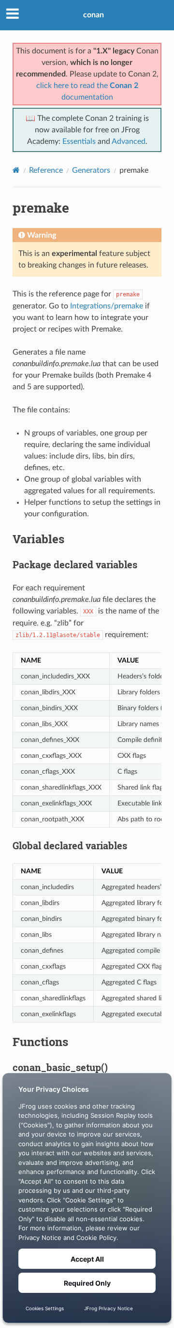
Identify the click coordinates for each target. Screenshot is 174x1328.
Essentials (79, 141)
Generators (91, 170)
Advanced (128, 141)
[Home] (16, 170)
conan (93, 15)
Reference (46, 170)
